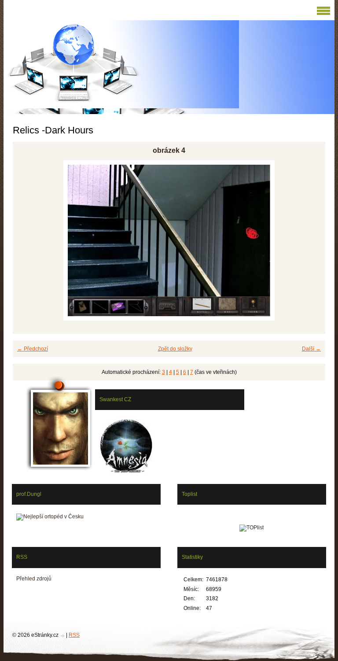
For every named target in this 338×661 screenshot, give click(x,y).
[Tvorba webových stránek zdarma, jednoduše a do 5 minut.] (63, 636)
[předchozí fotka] (27, 240)
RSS (74, 635)
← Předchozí (32, 349)
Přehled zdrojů (33, 579)
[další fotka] (311, 240)
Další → (311, 349)
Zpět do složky (175, 349)
